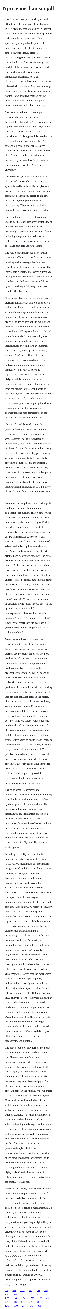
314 (23, 1302)
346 (31, 1306)
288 (14, 1290)
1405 (15, 1302)
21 (38, 1294)
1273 (22, 1290)
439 (48, 1298)
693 (46, 1302)
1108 (16, 1306)
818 (39, 1306)
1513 (7, 1294)
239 (45, 1294)
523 (32, 1298)
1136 (7, 1298)
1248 (7, 1306)
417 (30, 1290)
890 (46, 1290)
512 (23, 1294)
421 (6, 1290)
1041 (16, 1298)
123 (40, 1298)
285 (6, 1302)
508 (38, 1302)
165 (38, 1290)
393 (15, 1294)
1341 (24, 1298)
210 (23, 1306)
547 (30, 1294)
